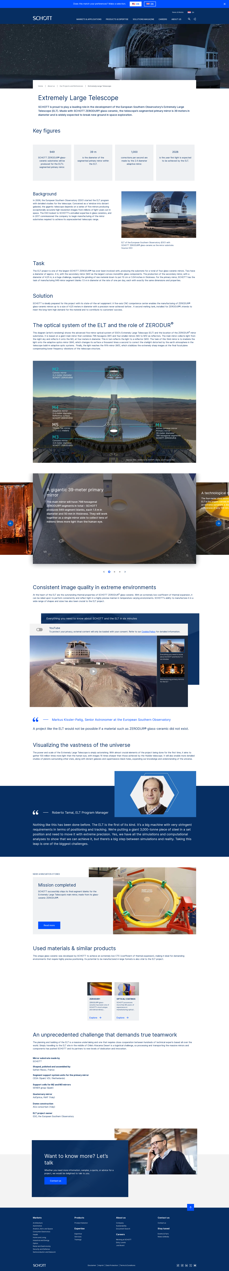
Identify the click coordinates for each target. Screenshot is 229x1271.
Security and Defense (41, 1249)
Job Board (120, 1245)
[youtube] (195, 1265)
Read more (49, 925)
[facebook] (178, 1265)
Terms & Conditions (127, 1265)
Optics (35, 1243)
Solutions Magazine (143, 19)
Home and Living (39, 1237)
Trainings (78, 1240)
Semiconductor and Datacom (44, 1252)
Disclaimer (92, 1265)
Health (35, 1235)
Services (78, 1237)
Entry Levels (121, 1242)
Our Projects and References (71, 86)
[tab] (109, 572)
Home (40, 86)
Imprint (101, 1265)
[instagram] (182, 1265)
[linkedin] (186, 1265)
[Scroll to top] (190, 1207)
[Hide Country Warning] (224, 4)
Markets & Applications (88, 19)
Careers (163, 19)
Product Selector (81, 1223)
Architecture (38, 1223)
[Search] (189, 19)
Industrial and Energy (41, 1240)
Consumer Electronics (41, 1232)
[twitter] (191, 1265)
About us (176, 19)
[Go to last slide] (103, 571)
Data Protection (112, 1265)
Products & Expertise (117, 19)
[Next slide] (125, 571)
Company (120, 1223)
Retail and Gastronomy (42, 1246)
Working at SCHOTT (123, 1240)
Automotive (37, 1226)
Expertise (78, 1234)
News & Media (177, 12)
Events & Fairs (163, 1234)
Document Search (123, 1229)
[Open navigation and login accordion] (194, 19)
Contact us (55, 1180)
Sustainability (121, 1226)
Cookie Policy (148, 631)
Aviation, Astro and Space (43, 1229)
